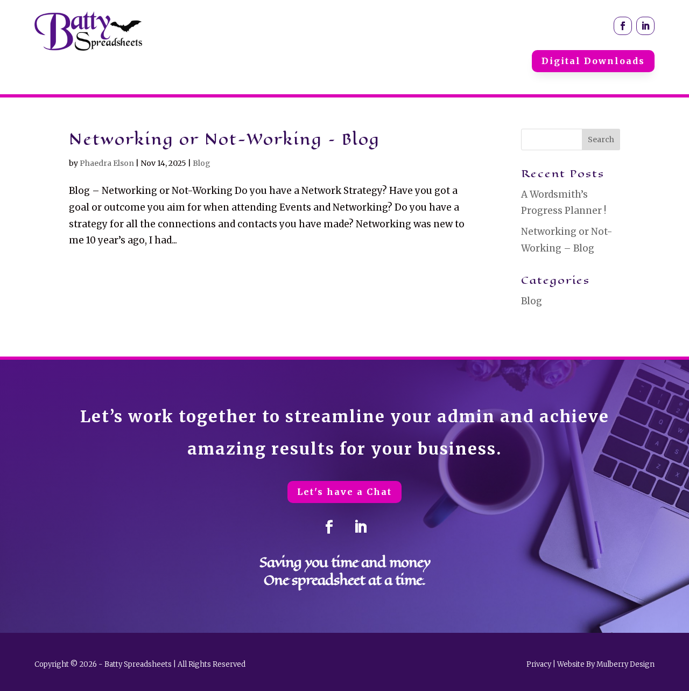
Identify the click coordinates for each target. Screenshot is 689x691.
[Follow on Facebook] (623, 26)
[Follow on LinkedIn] (645, 26)
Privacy (538, 664)
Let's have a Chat (344, 491)
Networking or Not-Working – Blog (224, 139)
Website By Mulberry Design (606, 664)
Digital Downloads (593, 60)
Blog (201, 163)
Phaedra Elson (107, 163)
